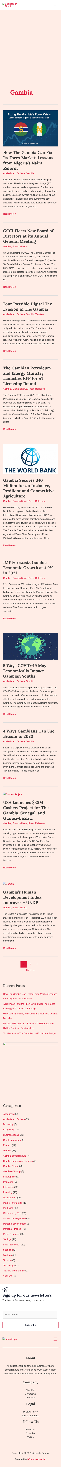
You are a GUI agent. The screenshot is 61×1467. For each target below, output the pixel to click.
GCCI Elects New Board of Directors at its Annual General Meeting (28, 236)
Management (10, 1197)
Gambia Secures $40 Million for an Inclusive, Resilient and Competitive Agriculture (29, 488)
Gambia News (20, 246)
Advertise (30, 1397)
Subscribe (30, 1324)
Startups (7, 1255)
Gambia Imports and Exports (18, 1161)
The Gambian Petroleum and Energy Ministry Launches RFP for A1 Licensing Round (27, 375)
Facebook (30, 1429)
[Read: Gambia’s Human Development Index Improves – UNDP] (8, 884)
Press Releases (36, 388)
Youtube (30, 1433)
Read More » (9, 213)
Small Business (11, 1244)
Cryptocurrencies (12, 1140)
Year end (7, 1276)
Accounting (9, 1114)
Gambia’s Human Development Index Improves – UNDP (22, 897)
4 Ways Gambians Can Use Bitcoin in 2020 (28, 733)
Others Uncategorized (14, 1218)
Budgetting (8, 1129)
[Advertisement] (30, 41)
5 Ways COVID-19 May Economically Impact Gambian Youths (24, 671)
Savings (7, 1239)
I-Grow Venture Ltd (36, 1459)
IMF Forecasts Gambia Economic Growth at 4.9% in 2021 (28, 567)
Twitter (30, 1437)
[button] (55, 1339)
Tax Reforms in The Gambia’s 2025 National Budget (29, 1033)
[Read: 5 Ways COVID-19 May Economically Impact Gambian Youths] (30, 646)
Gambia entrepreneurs (14, 1155)
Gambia (30, 173)
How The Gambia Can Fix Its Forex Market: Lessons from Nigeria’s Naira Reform (28, 160)
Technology (9, 1265)
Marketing (8, 1208)
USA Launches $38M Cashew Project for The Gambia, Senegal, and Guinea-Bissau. (26, 810)
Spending (8, 1249)
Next (30, 970)
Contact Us (30, 1393)
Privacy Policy (30, 1411)
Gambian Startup (11, 1171)
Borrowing (8, 1124)
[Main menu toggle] (55, 5)
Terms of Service (30, 1415)
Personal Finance (12, 1228)
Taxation (39, 314)
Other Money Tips (12, 1213)
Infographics (9, 1176)
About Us (30, 1390)
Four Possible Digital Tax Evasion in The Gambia (27, 306)
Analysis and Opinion (14, 173)
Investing (7, 1192)
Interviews (8, 1187)
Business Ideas (11, 1134)
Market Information (12, 1202)
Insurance (8, 1182)
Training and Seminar (14, 1270)
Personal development (14, 1223)
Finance (7, 1145)
